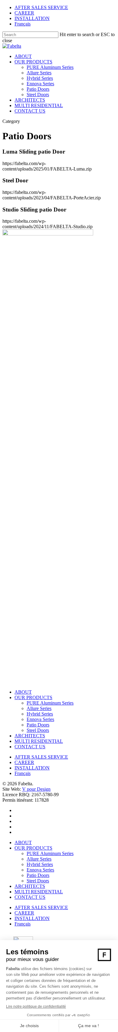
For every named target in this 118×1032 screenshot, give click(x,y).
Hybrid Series (40, 78)
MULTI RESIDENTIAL (39, 105)
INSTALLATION (32, 18)
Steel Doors (38, 94)
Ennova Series (40, 83)
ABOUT (23, 56)
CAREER (24, 12)
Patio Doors (38, 89)
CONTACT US (30, 110)
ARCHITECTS (30, 100)
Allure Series (39, 72)
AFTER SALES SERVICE (41, 7)
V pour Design (36, 789)
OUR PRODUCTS (33, 61)
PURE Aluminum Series (50, 67)
